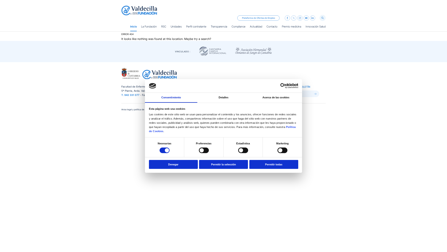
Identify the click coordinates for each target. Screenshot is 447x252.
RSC (163, 26)
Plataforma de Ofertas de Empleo (258, 18)
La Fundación (149, 26)
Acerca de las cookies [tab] (275, 97)
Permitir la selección (223, 164)
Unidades (176, 26)
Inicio (133, 26)
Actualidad (256, 26)
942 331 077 (132, 94)
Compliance (239, 26)
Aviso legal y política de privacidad (138, 109)
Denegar (173, 164)
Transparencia (219, 26)
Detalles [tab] (224, 97)
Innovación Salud (316, 26)
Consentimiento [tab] (171, 97)
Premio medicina (291, 26)
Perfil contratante (196, 26)
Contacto (271, 26)
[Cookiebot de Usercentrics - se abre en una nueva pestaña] (283, 85)
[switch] (204, 150)
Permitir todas (273, 164)
